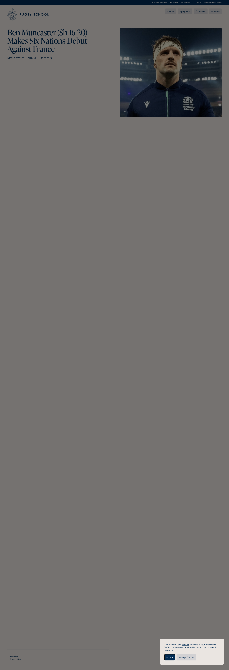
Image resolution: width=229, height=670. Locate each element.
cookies (185, 644)
